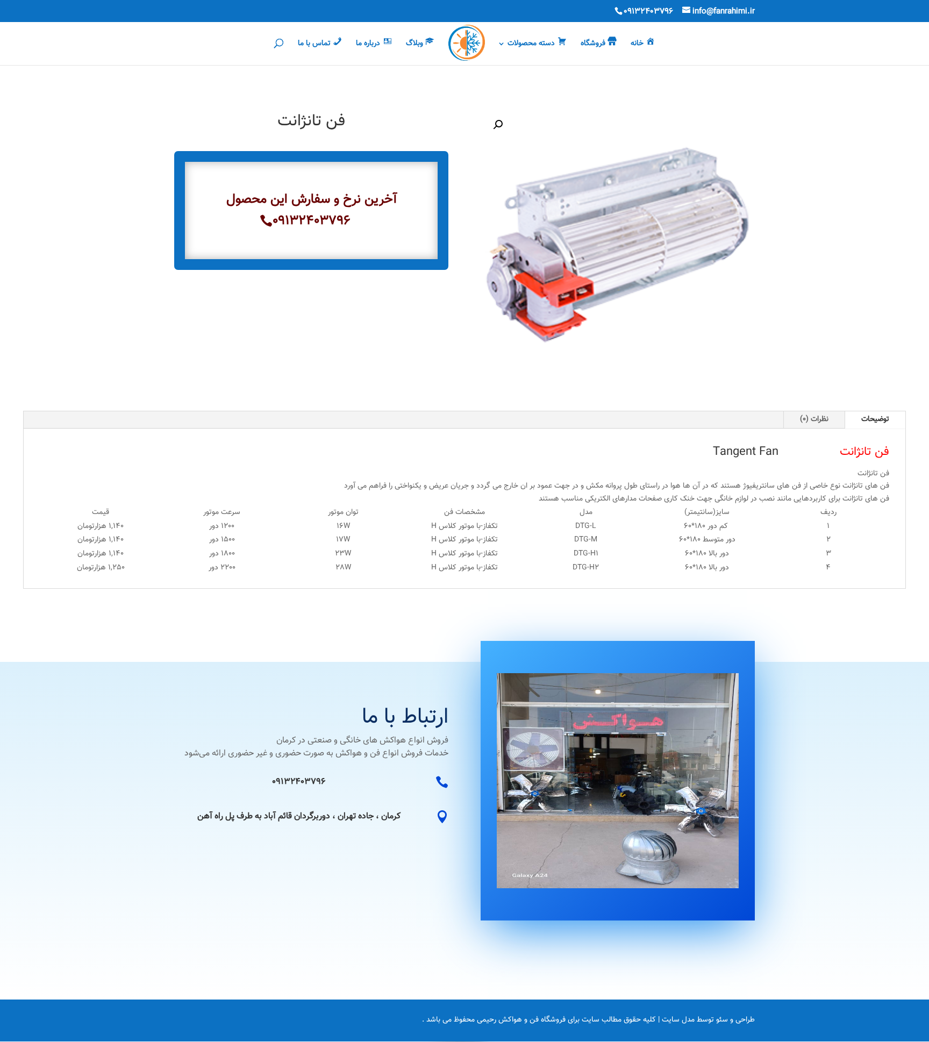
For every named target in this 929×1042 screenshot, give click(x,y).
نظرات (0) (814, 419)
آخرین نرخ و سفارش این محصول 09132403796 (311, 210)
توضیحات (875, 419)
